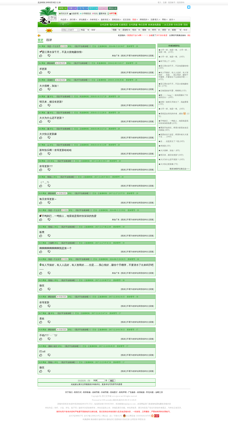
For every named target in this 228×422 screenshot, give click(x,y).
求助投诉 (143, 19)
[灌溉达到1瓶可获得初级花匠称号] (60, 63)
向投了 (139, 35)
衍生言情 (178, 25)
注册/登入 (155, 19)
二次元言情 (167, 25)
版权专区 (104, 19)
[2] (82, 380)
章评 (40, 40)
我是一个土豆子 (53, 46)
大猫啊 (51, 243)
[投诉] (123, 56)
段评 (49, 40)
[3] (84, 380)
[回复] (151, 56)
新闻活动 (115, 19)
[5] (89, 380)
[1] (79, 380)
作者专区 (93, 19)
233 (48, 161)
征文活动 (126, 19)
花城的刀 (51, 80)
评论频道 (82, 19)
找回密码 (180, 2)
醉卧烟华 (51, 63)
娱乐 (171, 19)
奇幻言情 (142, 25)
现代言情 (114, 25)
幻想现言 (123, 25)
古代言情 (104, 25)
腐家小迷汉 (53, 346)
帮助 (164, 19)
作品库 (63, 19)
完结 (185, 25)
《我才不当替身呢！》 (82, 46)
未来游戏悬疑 (154, 25)
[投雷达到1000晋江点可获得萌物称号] (63, 46)
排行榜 (72, 19)
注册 (165, 2)
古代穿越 (133, 25)
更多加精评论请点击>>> (180, 169)
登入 (159, 2)
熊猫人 (50, 177)
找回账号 (171, 2)
